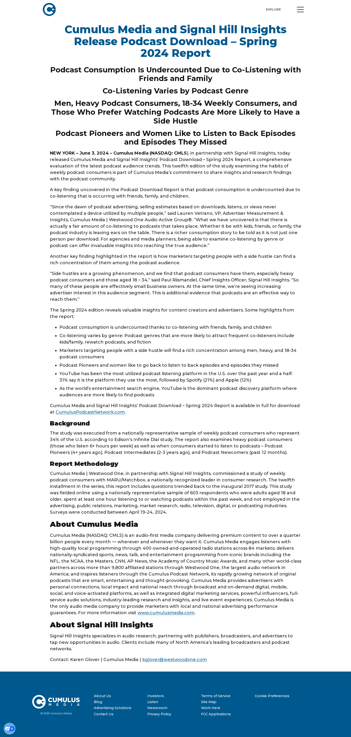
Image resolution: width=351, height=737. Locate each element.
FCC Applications (216, 714)
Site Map (208, 702)
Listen (152, 702)
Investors (155, 696)
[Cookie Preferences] (10, 729)
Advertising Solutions (112, 708)
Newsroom (157, 708)
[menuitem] (119, 696)
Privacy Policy (159, 714)
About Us (102, 696)
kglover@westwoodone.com (174, 659)
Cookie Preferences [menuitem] (272, 696)
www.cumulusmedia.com (166, 612)
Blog (98, 702)
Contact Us (103, 714)
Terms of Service (215, 696)
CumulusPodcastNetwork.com (90, 412)
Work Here (210, 708)
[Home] (112, 9)
